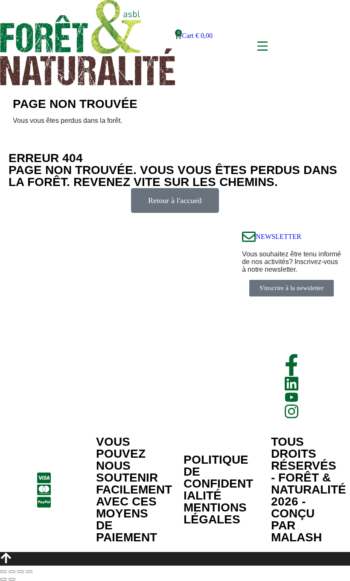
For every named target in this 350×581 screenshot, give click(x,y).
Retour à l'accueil (175, 200)
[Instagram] (291, 411)
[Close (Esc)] (3, 571)
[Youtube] (291, 397)
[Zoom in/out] (29, 571)
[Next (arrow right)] (12, 579)
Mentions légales (215, 513)
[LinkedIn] (291, 384)
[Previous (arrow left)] (3, 579)
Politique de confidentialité (218, 477)
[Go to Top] (175, 559)
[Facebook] (291, 365)
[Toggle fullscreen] (20, 571)
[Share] (12, 571)
